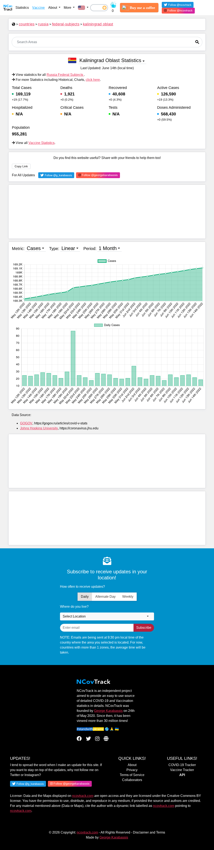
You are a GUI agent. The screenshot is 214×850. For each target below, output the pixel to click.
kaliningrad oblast (98, 24)
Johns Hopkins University (39, 428)
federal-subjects (65, 24)
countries (26, 24)
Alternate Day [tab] (105, 596)
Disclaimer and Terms (149, 832)
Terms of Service (132, 775)
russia (43, 24)
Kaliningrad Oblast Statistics (110, 60)
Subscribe (143, 627)
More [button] (68, 7)
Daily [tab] (85, 596)
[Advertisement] (107, 211)
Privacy (132, 770)
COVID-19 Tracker (182, 765)
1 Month (108, 248)
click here (93, 79)
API (182, 775)
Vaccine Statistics (41, 143)
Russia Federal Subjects (65, 74)
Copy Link (21, 166)
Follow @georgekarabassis (99, 175)
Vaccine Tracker (182, 770)
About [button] (53, 7)
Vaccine (38, 7)
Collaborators (132, 780)
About (132, 765)
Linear (68, 248)
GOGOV (26, 423)
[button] (83, 8)
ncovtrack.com (82, 796)
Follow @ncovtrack (179, 10)
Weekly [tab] (127, 596)
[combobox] (107, 616)
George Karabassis (108, 710)
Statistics (22, 7)
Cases (34, 248)
